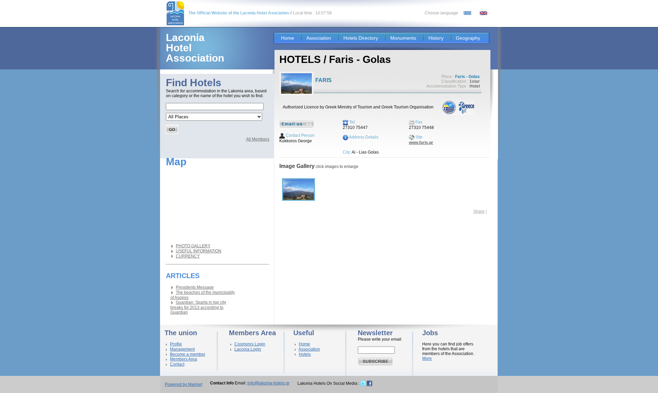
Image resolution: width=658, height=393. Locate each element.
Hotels (305, 354)
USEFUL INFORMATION (198, 251)
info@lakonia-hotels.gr (268, 383)
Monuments (403, 38)
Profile (176, 344)
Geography (468, 38)
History (435, 38)
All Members (257, 139)
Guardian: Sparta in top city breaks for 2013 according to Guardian (198, 307)
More (427, 358)
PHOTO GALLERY (193, 246)
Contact (177, 364)
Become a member (187, 354)
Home (287, 38)
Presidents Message (195, 287)
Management (182, 349)
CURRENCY (188, 256)
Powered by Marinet (183, 384)
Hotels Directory (360, 38)
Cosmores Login (249, 344)
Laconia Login (247, 349)
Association (318, 38)
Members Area (183, 359)
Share (479, 211)
